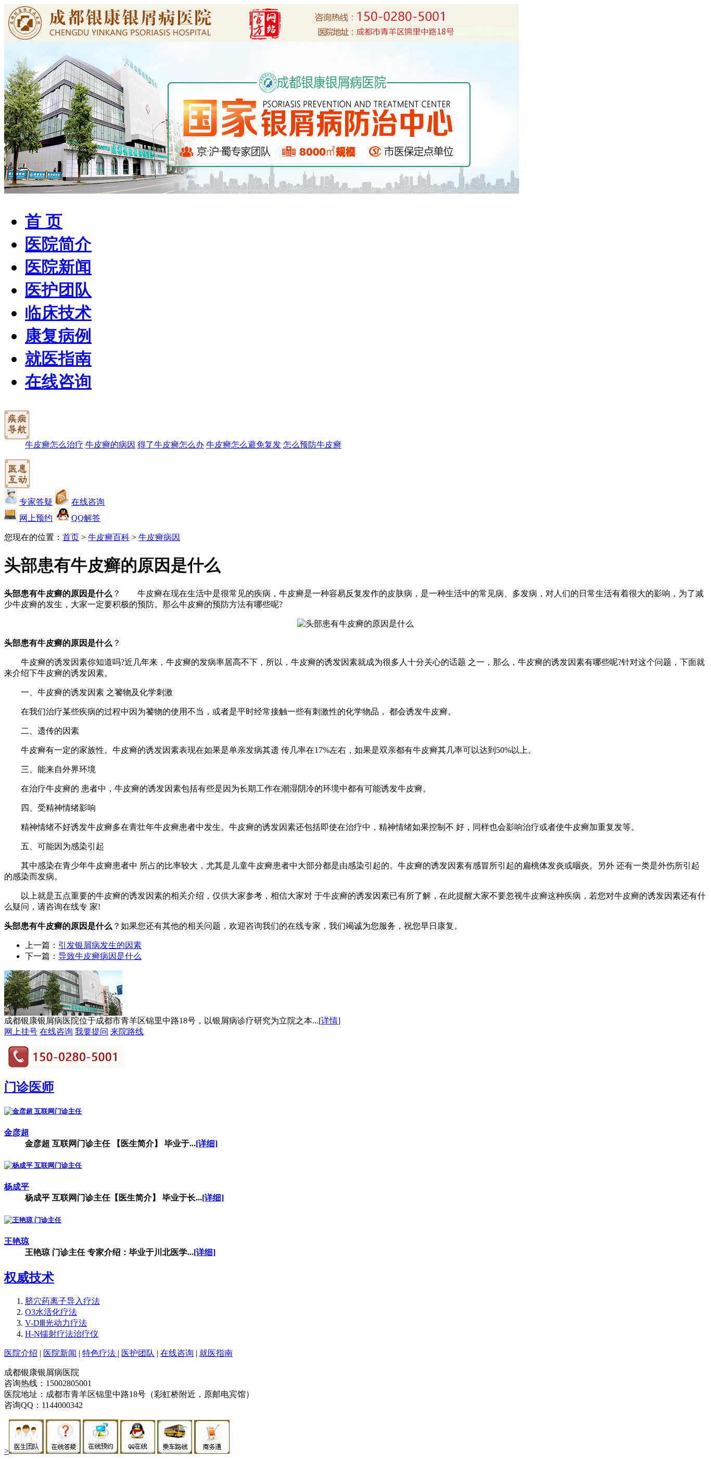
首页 (70, 537)
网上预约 (36, 518)
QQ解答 (85, 518)
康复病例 (58, 335)
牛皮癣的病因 (110, 444)
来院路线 (127, 1031)
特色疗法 (100, 1353)
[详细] (207, 1143)
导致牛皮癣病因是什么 (100, 956)
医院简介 (58, 244)
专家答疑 (36, 501)
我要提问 (91, 1031)
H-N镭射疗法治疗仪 (61, 1333)
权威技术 (29, 1277)
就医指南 (58, 358)
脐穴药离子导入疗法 (62, 1301)
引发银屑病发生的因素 (100, 945)
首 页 (43, 221)
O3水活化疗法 (51, 1312)
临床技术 (58, 312)
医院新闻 (58, 267)
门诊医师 (29, 1087)
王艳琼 (16, 1241)
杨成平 (16, 1186)
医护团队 (58, 289)
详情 (329, 1020)
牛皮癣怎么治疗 (54, 444)
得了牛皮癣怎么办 (170, 444)
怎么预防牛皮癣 (312, 444)
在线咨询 (58, 381)
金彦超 (16, 1132)
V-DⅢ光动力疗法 (56, 1322)
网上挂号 (20, 1031)
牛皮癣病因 (159, 537)
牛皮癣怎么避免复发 (243, 444)
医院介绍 (20, 1353)
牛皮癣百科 (109, 537)
